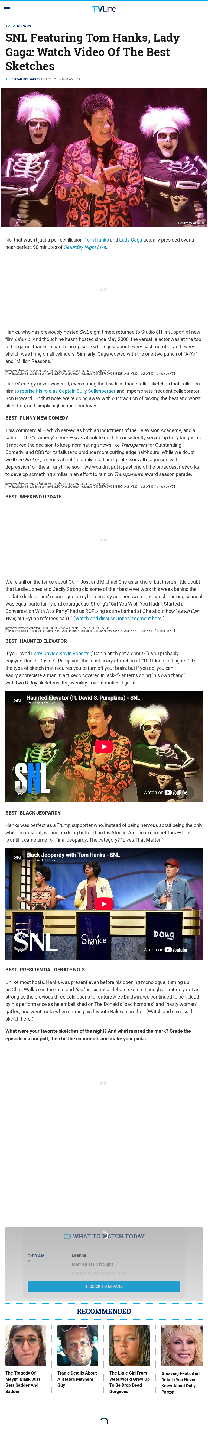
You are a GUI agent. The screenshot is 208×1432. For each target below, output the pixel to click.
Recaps (24, 26)
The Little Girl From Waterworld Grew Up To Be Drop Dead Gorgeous (129, 1382)
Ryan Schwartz (27, 79)
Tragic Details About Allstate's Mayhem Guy (77, 1379)
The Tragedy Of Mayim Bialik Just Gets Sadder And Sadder (22, 1382)
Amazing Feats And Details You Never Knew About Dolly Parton (180, 1383)
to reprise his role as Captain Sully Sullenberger (65, 391)
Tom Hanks (96, 239)
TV (7, 26)
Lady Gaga (130, 239)
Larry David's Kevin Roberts (60, 653)
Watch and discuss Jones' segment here (118, 618)
